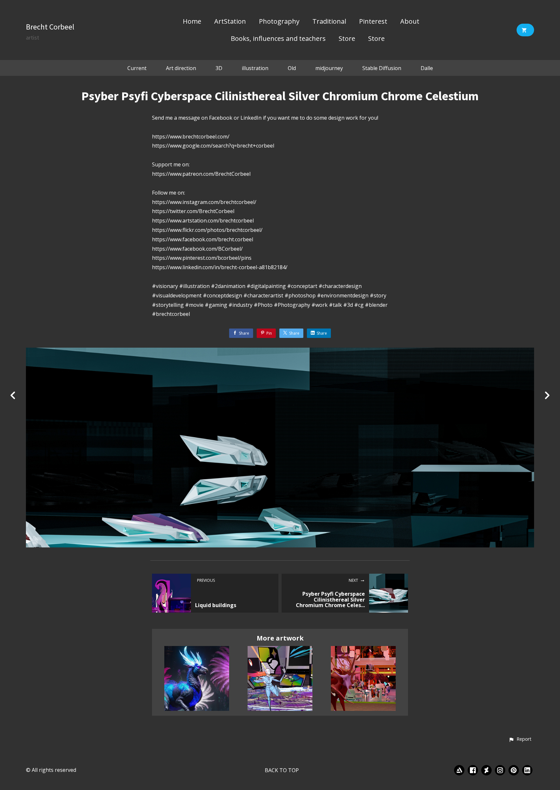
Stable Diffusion (381, 68)
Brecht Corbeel (50, 27)
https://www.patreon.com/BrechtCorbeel (201, 173)
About (409, 22)
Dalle (427, 68)
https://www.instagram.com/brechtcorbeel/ (204, 202)
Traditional (329, 22)
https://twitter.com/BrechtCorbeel (193, 211)
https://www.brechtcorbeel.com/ (190, 136)
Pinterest (373, 22)
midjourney (329, 68)
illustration (255, 68)
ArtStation (230, 22)
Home (192, 22)
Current (136, 68)
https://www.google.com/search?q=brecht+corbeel (213, 145)
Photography (279, 22)
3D (219, 68)
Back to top (282, 770)
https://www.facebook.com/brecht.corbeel (202, 239)
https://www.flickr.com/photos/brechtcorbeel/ (207, 229)
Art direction (181, 68)
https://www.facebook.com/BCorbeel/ (197, 248)
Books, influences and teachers (278, 39)
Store (347, 39)
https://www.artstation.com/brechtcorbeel (203, 220)
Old (292, 68)
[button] (520, 739)
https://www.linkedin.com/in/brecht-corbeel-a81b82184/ (219, 267)
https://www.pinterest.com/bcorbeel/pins (201, 257)
